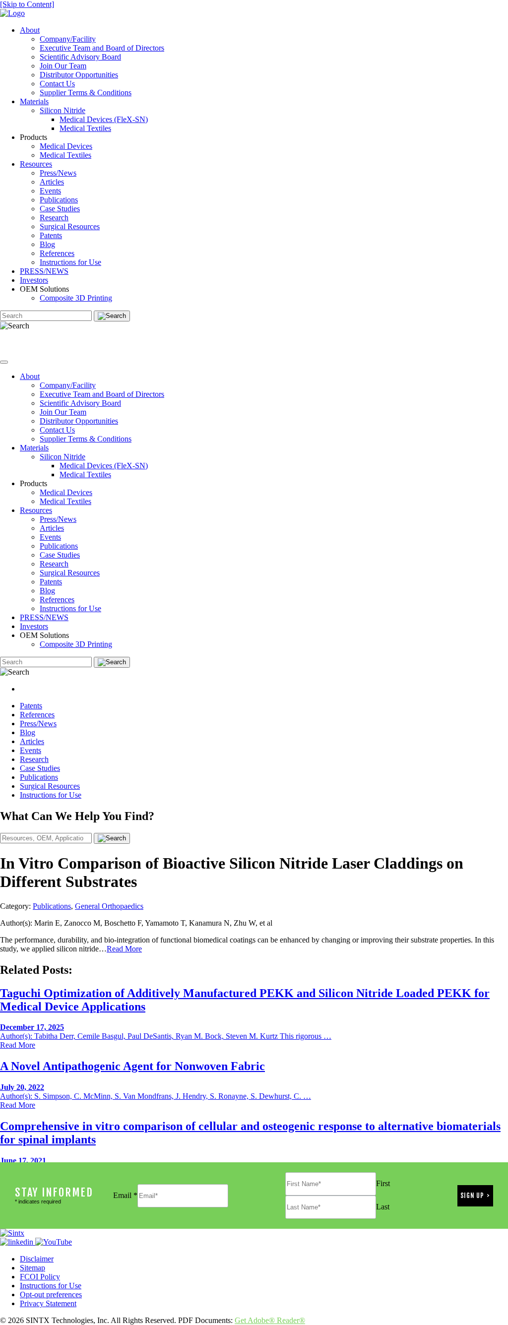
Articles (52, 182)
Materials (34, 101)
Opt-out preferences (51, 1294)
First (383, 1183)
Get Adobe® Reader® (270, 1320)
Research (54, 217)
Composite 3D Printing (76, 298)
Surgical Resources (70, 226)
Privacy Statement (48, 1303)
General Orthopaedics (109, 906)
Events (50, 191)
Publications (59, 199)
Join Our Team (63, 66)
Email (125, 1195)
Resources (36, 164)
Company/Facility (68, 39)
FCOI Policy (40, 1276)
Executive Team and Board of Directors (102, 48)
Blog (47, 244)
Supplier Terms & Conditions (85, 92)
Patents (51, 235)
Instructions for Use (70, 262)
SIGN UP (472, 1195)
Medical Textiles (85, 128)
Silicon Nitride (62, 110)
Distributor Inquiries (36, 342)
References (57, 253)
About (30, 30)
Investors (34, 280)
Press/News (58, 173)
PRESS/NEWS (44, 271)
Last (382, 1206)
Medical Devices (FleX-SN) (104, 119)
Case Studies (60, 208)
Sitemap (32, 1267)
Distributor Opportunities (79, 74)
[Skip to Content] (27, 4)
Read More (124, 949)
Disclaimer (37, 1259)
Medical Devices (66, 146)
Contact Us (57, 83)
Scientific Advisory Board (80, 57)
